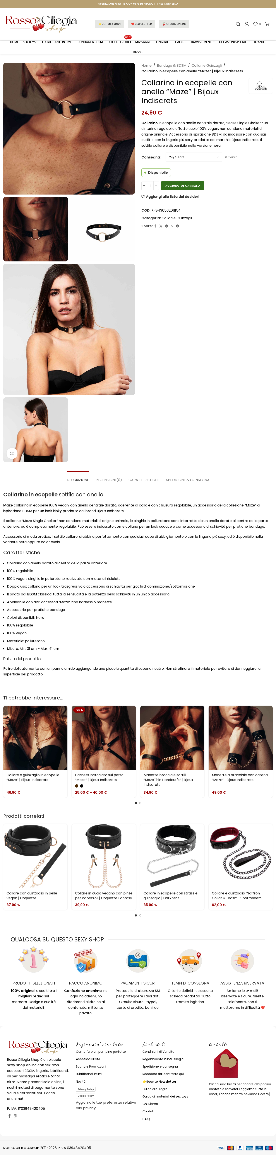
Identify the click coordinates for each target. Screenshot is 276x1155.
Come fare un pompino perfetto (101, 1051)
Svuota (232, 157)
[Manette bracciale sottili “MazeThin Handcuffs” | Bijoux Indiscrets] (172, 738)
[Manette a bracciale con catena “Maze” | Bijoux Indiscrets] (241, 738)
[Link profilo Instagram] (15, 1116)
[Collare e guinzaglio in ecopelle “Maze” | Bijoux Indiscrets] (35, 738)
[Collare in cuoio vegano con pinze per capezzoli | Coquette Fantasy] (104, 856)
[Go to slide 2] (140, 803)
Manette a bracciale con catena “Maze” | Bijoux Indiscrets (240, 777)
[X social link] (161, 226)
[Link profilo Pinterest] (166, 226)
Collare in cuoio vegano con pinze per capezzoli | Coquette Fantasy (103, 896)
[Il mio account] (246, 24)
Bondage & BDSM (171, 65)
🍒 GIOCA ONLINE (174, 24)
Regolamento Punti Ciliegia (162, 1059)
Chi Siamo (150, 1104)
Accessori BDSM (88, 1059)
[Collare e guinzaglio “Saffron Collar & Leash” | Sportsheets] (241, 856)
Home (146, 65)
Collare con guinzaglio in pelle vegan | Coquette (32, 896)
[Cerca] (238, 24)
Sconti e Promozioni (91, 1066)
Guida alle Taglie (155, 1089)
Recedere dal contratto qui (163, 1074)
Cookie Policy (86, 1095)
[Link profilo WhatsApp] (172, 226)
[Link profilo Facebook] (155, 226)
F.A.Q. (146, 1119)
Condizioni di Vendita (158, 1051)
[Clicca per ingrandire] (12, 453)
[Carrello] (267, 24)
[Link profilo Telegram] (177, 226)
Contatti (148, 1111)
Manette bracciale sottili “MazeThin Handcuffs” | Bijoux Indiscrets (168, 779)
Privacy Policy (86, 1089)
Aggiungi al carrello (182, 186)
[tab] (78, 477)
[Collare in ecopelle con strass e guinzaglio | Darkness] (172, 856)
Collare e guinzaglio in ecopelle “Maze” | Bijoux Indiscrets (33, 777)
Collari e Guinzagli (207, 65)
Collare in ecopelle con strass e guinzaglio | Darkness (170, 896)
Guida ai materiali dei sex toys (165, 1096)
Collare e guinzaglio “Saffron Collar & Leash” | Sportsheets (237, 896)
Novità (81, 1081)
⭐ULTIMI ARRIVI (109, 24)
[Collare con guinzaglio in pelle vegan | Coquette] (35, 856)
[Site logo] (41, 23)
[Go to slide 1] (136, 803)
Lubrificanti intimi (89, 1074)
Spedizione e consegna (160, 1066)
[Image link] (38, 1047)
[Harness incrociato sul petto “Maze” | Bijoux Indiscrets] (104, 738)
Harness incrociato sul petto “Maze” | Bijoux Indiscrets (99, 777)
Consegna (150, 157)
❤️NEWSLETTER (141, 24)
